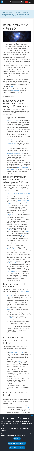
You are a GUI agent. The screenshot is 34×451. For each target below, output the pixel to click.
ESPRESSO (10, 230)
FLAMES (23, 235)
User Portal (21, 2)
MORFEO (9, 295)
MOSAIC (9, 326)
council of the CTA (22, 277)
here (12, 86)
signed (19, 361)
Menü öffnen (7, 6)
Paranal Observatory (12, 271)
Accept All (17, 438)
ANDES (9, 309)
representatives (15, 90)
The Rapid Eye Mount (13, 249)
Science (15, 2)
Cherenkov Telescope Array (16, 263)
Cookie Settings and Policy (17, 447)
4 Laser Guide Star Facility (16, 352)
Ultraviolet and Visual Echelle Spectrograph (18, 193)
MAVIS (25, 217)
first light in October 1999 (22, 200)
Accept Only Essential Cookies (17, 443)
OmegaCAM (10, 214)
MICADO (9, 318)
